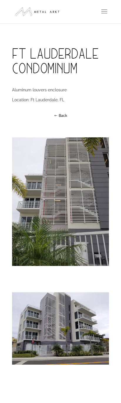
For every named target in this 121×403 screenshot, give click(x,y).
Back (63, 116)
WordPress (97, 395)
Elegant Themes (50, 395)
